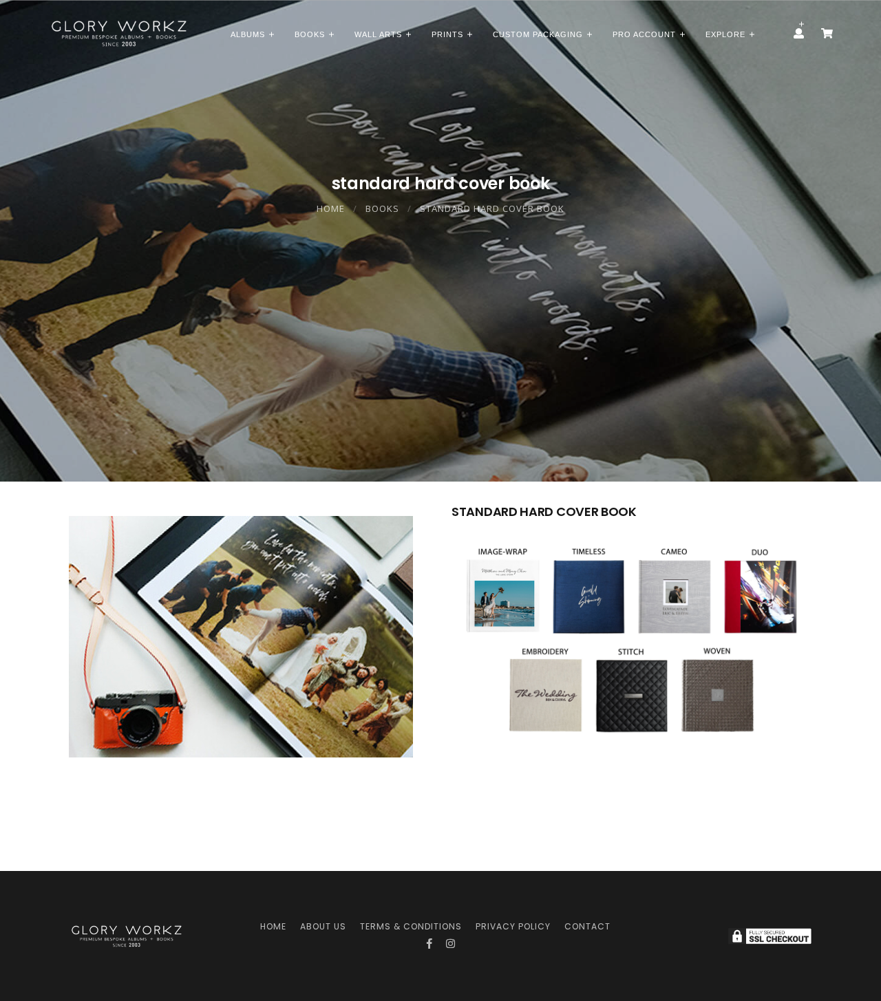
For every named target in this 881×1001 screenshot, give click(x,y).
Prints (447, 34)
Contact (587, 926)
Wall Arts (378, 34)
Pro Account (644, 34)
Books (310, 34)
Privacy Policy (513, 926)
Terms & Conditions (411, 926)
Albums (248, 34)
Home (331, 208)
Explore (725, 34)
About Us (323, 926)
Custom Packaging (538, 34)
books (382, 208)
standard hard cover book (492, 208)
